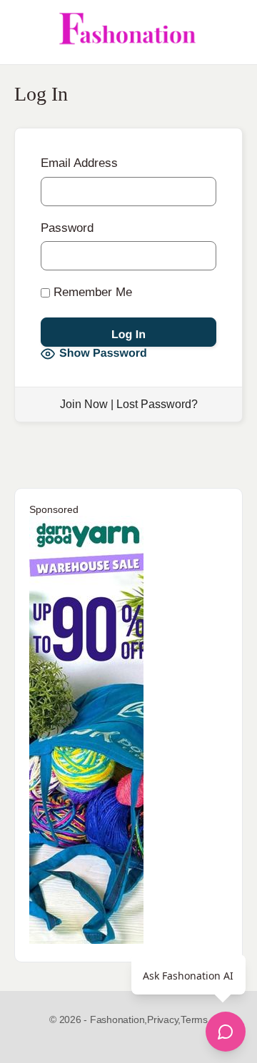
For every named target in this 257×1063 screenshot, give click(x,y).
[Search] (230, 32)
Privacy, (164, 1019)
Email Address (79, 163)
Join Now (84, 404)
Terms (194, 1019)
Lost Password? (157, 404)
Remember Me (91, 292)
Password (67, 228)
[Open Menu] (22, 32)
